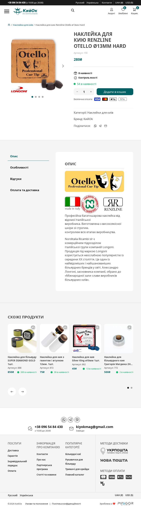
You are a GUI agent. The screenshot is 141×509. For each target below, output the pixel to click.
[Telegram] (100, 125)
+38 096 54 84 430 (49, 427)
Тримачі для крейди (77, 469)
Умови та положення (36, 503)
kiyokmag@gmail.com (94, 427)
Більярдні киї (73, 454)
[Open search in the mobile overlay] (72, 10)
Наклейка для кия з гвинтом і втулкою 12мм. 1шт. (52, 360)
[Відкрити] (6, 11)
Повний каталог (74, 474)
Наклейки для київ (23, 24)
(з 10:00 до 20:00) (25, 2)
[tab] (32, 97)
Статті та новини (46, 474)
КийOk (88, 119)
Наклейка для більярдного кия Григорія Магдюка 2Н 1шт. (117, 362)
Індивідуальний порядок (17, 463)
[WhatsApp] (95, 125)
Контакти (107, 2)
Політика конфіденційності (66, 503)
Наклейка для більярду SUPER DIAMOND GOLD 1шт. (22, 360)
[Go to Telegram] (70, 419)
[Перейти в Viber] (77, 419)
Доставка (13, 450)
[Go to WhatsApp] (64, 419)
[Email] (105, 125)
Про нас (41, 459)
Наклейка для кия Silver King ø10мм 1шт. (86, 358)
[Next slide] (63, 66)
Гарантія (13, 455)
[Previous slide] (12, 66)
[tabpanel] (94, 221)
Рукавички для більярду (74, 461)
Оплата (12, 470)
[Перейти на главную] (25, 11)
